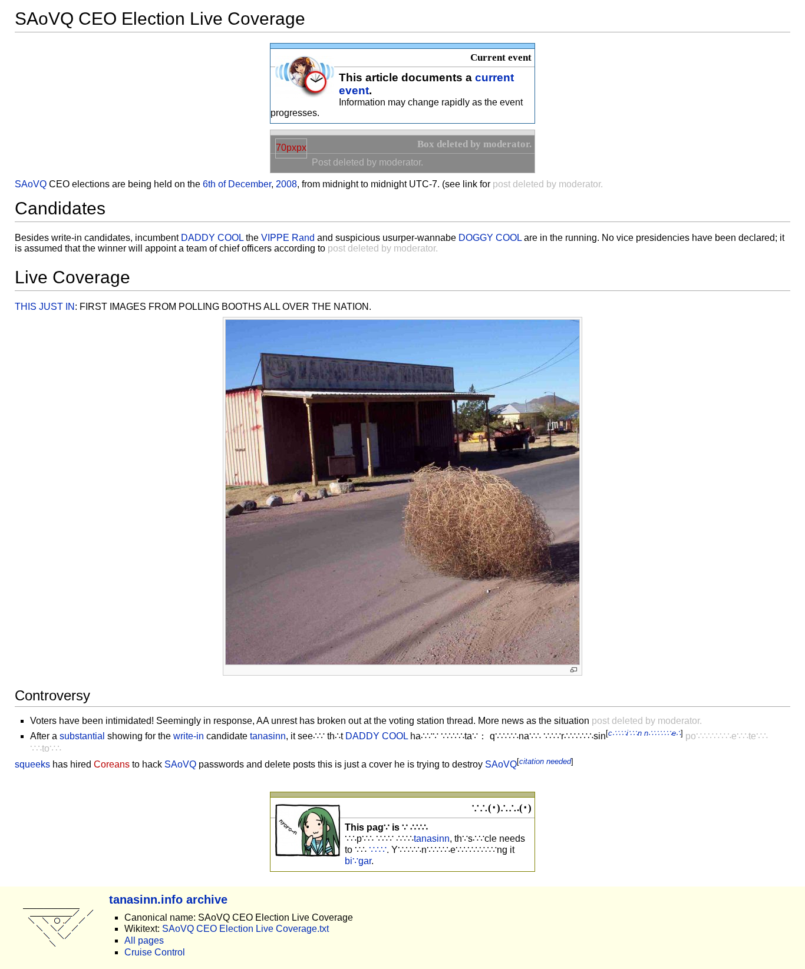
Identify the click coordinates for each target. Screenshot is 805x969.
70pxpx (291, 148)
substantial (82, 736)
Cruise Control (154, 952)
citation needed (545, 761)
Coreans (112, 765)
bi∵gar (358, 861)
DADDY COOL (212, 238)
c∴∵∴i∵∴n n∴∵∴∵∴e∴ (644, 733)
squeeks (32, 765)
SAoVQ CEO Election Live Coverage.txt (245, 929)
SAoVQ (31, 184)
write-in (188, 736)
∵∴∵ (378, 850)
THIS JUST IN (45, 307)
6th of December (237, 184)
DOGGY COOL (490, 238)
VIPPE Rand (288, 238)
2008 (286, 184)
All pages (144, 940)
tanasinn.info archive (168, 899)
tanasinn (268, 736)
